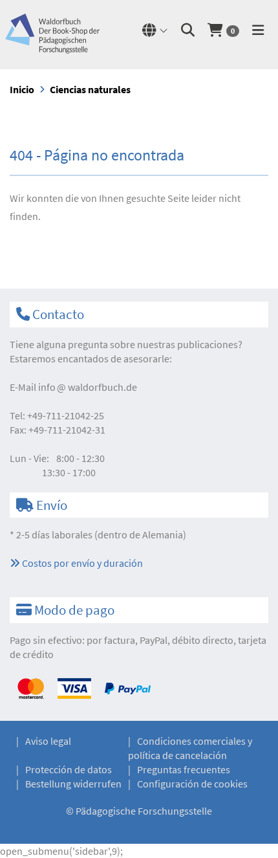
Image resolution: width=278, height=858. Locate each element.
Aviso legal (48, 740)
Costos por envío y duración (81, 562)
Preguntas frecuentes (183, 769)
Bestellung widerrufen (73, 783)
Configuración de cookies (192, 783)
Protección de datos (68, 769)
